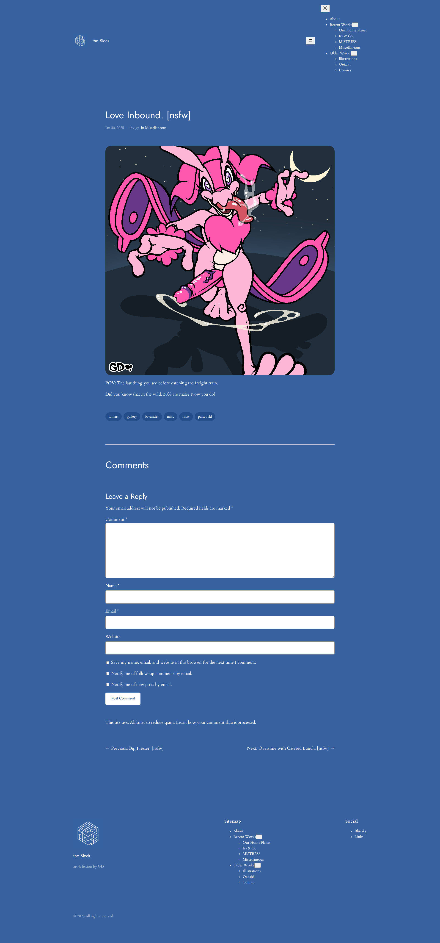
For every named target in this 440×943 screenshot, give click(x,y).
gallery (132, 416)
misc (170, 416)
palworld (205, 416)
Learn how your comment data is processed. (216, 722)
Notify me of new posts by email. (141, 685)
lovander (152, 416)
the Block (101, 40)
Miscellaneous (155, 127)
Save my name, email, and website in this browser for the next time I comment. (183, 662)
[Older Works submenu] (354, 53)
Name (112, 586)
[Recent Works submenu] (355, 24)
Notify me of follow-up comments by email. (151, 674)
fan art (113, 416)
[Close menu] (325, 8)
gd (137, 127)
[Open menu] (310, 40)
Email (112, 611)
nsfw (186, 416)
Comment (116, 519)
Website (113, 637)
